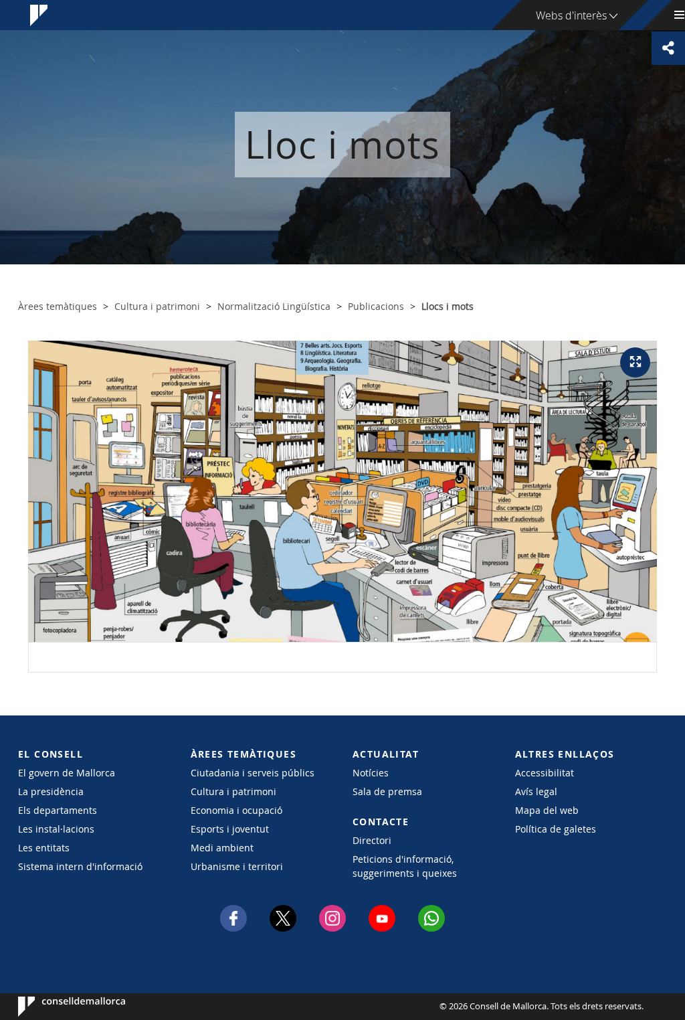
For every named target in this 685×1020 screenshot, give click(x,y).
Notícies (371, 772)
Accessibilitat (544, 772)
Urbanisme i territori (237, 866)
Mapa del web (547, 810)
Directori (372, 840)
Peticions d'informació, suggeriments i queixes (405, 866)
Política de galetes (555, 829)
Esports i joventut (230, 829)
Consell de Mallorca (58, 1006)
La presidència (51, 791)
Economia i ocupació (236, 810)
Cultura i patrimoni (233, 791)
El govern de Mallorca (66, 772)
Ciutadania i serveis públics (252, 772)
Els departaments (57, 810)
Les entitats (44, 847)
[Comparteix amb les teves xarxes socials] (668, 48)
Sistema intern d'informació (80, 866)
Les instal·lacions (56, 829)
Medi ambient (222, 847)
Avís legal (536, 791)
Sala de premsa (387, 791)
